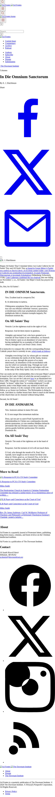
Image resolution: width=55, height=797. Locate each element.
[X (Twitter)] (30, 661)
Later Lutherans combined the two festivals (23, 277)
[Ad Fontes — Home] (5, 767)
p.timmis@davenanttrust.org (11, 557)
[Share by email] (27, 255)
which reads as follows (41, 351)
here (32, 378)
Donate (8, 59)
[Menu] (3, 8)
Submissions (10, 62)
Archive (8, 46)
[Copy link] (1, 257)
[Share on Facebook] (27, 143)
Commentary (10, 43)
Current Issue (10, 41)
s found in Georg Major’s (27, 271)
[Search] (2, 2)
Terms (7, 794)
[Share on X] (27, 199)
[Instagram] (30, 711)
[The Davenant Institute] (21, 767)
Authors (8, 52)
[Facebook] (30, 610)
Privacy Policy (11, 791)
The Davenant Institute (14, 776)
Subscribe (9, 55)
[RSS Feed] (30, 762)
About (7, 57)
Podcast (8, 48)
